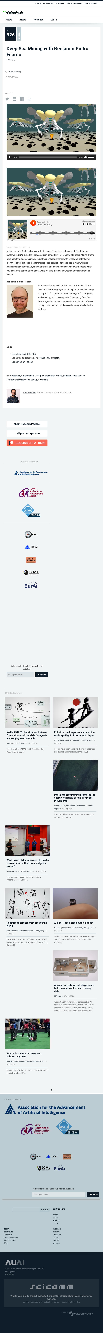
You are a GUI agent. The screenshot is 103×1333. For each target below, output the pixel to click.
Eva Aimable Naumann (75, 806)
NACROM (11, 60)
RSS (48, 358)
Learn (53, 19)
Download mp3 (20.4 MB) (24, 354)
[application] (51, 157)
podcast (67, 375)
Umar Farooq (12, 871)
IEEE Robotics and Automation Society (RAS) (72, 740)
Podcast (38, 19)
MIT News (58, 996)
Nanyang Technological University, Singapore (73, 928)
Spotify (56, 358)
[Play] (10, 157)
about (38, 4)
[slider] (91, 156)
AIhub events (91, 4)
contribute (48, 4)
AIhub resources (74, 4)
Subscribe (42, 675)
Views (22, 19)
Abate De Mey (14, 71)
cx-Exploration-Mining (52, 375)
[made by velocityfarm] (78, 1313)
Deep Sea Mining (24, 247)
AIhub (9, 743)
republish (60, 4)
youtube (56, 1243)
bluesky (56, 1240)
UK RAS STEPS (27, 871)
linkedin (56, 1232)
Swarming (43, 379)
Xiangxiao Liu (59, 806)
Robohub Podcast (12, 247)
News (9, 19)
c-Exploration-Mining (31, 375)
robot (74, 375)
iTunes (42, 358)
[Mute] (85, 157)
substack (57, 1229)
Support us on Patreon (22, 362)
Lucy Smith (20, 743)
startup (34, 379)
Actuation (16, 375)
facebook (57, 1235)
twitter (55, 1237)
